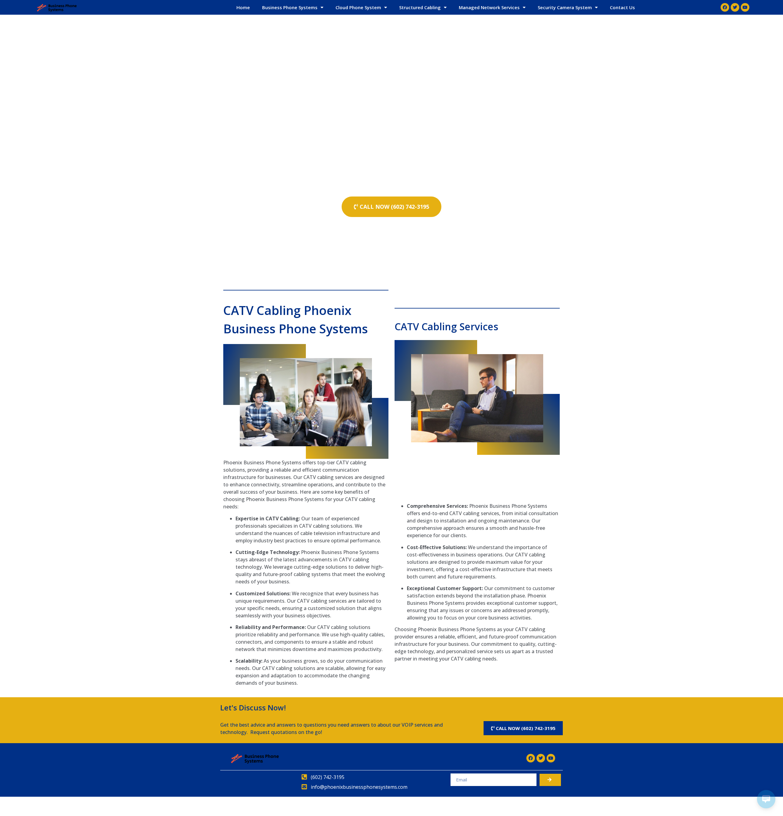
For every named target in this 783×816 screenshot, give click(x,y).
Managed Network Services (489, 7)
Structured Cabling (420, 7)
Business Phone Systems (289, 7)
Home (243, 7)
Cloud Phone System (358, 7)
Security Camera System (565, 7)
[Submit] (550, 780)
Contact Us (622, 7)
